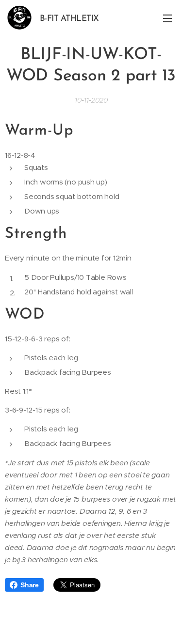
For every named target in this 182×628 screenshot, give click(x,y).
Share (29, 585)
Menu (167, 18)
